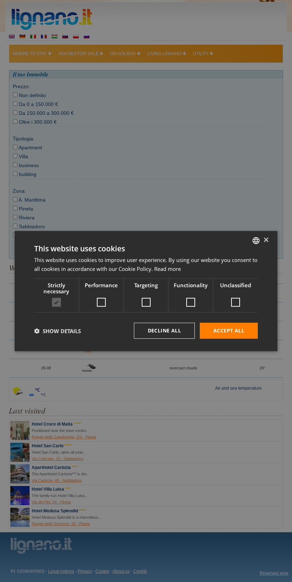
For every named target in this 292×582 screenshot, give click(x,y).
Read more (167, 268)
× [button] (265, 240)
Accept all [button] (228, 330)
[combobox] (256, 240)
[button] (57, 331)
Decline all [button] (164, 330)
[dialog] (146, 291)
